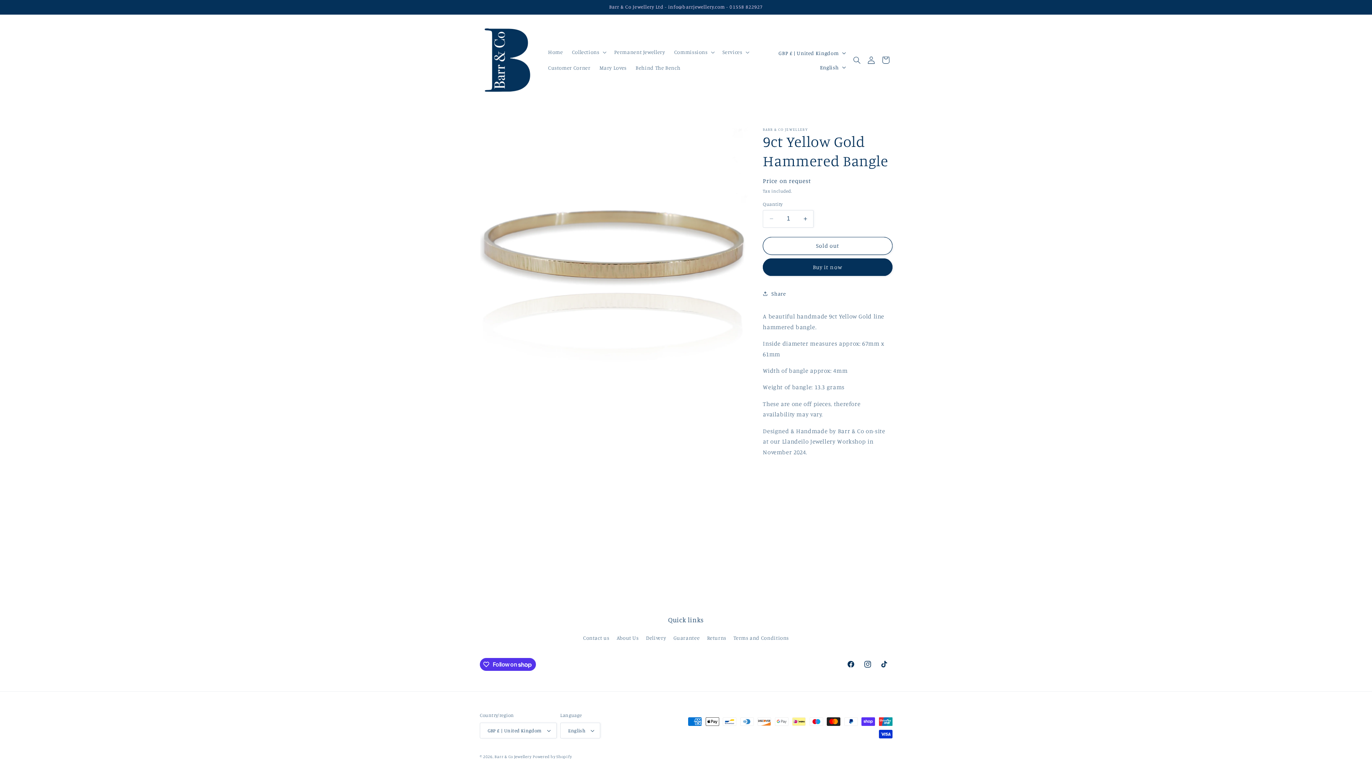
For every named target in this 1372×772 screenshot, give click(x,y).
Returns (716, 638)
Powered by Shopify (552, 756)
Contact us (596, 638)
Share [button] (778, 294)
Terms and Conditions (761, 638)
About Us (628, 638)
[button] (588, 52)
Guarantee (686, 638)
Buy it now (827, 267)
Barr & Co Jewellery (512, 756)
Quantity (772, 204)
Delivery (656, 638)
